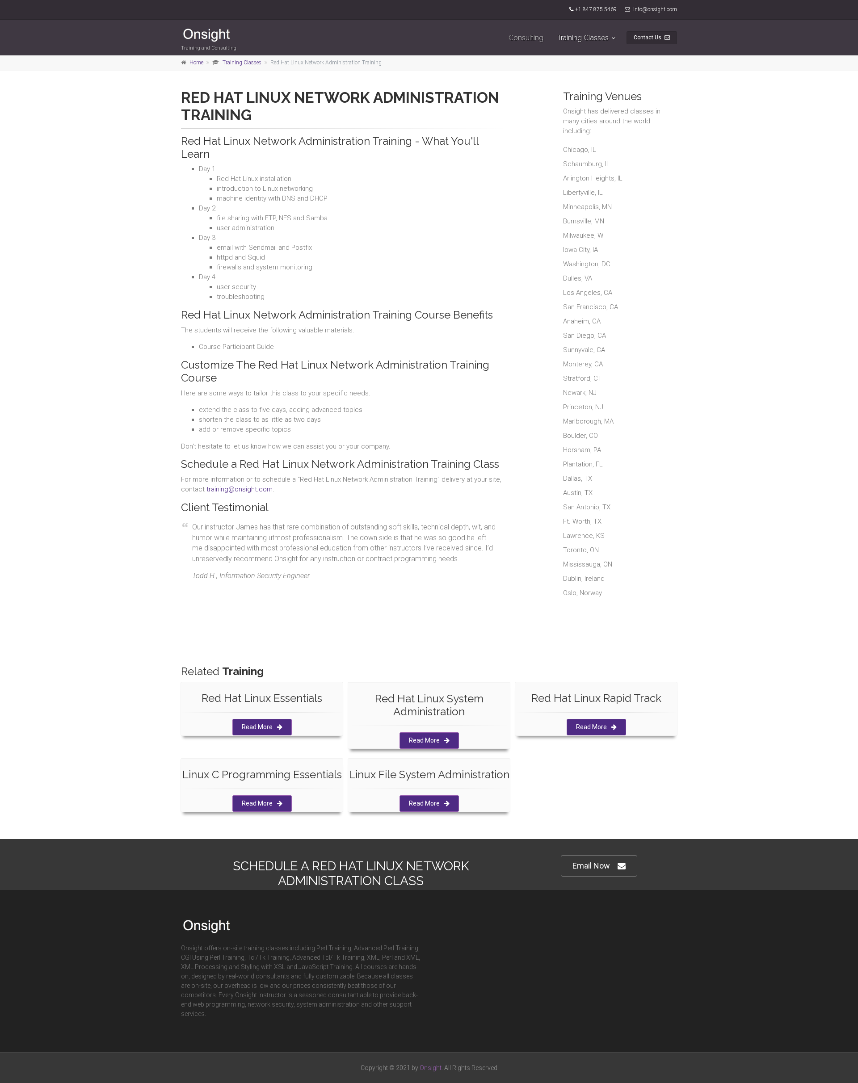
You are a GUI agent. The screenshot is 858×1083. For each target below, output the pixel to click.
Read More (257, 726)
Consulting (526, 38)
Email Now (591, 865)
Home (196, 62)
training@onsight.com (239, 489)
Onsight (431, 1067)
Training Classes (583, 38)
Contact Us (648, 37)
